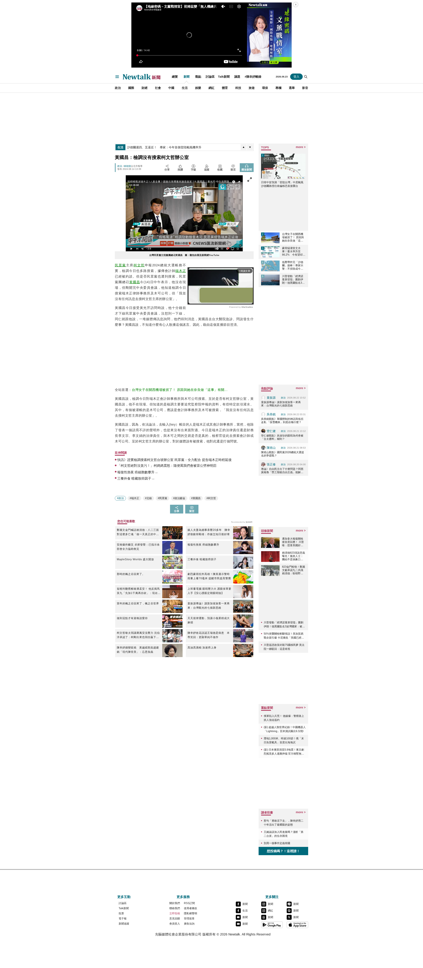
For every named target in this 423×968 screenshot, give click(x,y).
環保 (265, 88)
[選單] (117, 77)
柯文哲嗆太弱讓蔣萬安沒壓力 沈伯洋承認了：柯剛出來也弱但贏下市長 (138, 635)
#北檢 (148, 498)
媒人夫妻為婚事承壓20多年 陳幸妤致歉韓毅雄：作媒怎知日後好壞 (209, 532)
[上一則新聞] (244, 147)
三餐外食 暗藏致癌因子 (202, 559)
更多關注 (272, 897)
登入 (296, 76)
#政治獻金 (179, 498)
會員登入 (174, 923)
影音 (305, 88)
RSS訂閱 (189, 903)
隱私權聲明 (190, 913)
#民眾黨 (162, 498)
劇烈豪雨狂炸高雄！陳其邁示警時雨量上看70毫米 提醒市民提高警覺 (209, 576)
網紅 (211, 88)
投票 (121, 913)
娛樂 (198, 88)
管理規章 (189, 918)
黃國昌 (134, 282)
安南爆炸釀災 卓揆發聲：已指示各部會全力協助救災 (138, 546)
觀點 (198, 76)
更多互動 (124, 897)
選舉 (292, 88)
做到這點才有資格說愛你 (132, 618)
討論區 (210, 76)
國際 (131, 88)
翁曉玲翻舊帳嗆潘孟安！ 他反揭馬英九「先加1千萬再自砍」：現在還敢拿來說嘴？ (139, 591)
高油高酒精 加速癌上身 (202, 647)
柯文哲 (139, 265)
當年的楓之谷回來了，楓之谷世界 (138, 603)
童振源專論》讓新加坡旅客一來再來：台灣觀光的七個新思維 (209, 605)
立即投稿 (174, 913)
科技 (238, 88)
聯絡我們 (174, 908)
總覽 (175, 76)
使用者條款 (190, 908)
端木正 (180, 271)
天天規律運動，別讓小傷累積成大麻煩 (209, 620)
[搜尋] (306, 77)
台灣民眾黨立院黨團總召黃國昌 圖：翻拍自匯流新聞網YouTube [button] (184, 255)
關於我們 (174, 903)
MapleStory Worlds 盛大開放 (135, 559)
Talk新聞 (224, 76)
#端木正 (134, 498)
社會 (158, 88)
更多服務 (183, 897)
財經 (145, 88)
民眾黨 (120, 265)
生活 (185, 88)
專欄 (278, 88)
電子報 (123, 918)
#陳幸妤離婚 (253, 76)
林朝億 (127, 166)
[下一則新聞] (250, 147)
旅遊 (252, 88)
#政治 (120, 498)
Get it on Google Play (272, 924)
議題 (237, 76)
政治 (118, 88)
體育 (225, 88)
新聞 (187, 76)
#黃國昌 (196, 498)
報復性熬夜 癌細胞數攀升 (203, 544)
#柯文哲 (211, 498)
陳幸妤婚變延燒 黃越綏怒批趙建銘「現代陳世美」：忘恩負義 (138, 649)
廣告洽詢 (189, 923)
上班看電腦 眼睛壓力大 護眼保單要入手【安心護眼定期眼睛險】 (209, 590)
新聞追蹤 (124, 923)
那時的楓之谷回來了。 (131, 574)
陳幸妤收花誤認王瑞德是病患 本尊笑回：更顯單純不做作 (209, 635)
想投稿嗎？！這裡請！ (283, 851)
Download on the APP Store (297, 924)
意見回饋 (174, 918)
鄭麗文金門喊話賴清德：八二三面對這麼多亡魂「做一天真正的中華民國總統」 (138, 532)
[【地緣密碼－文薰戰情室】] (269, 35)
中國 (171, 88)
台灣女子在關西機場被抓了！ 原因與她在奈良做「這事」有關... (180, 390)
